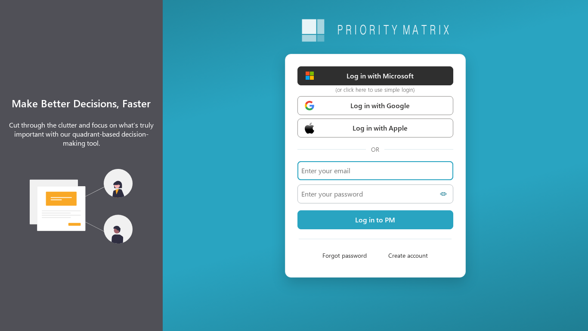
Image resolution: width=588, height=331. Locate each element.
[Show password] (444, 194)
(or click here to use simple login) (375, 89)
